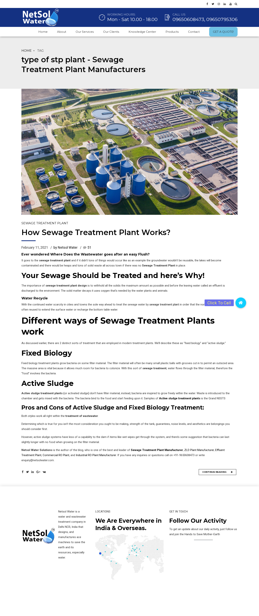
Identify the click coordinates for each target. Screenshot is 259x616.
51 (89, 247)
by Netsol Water (65, 247)
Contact (194, 31)
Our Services (85, 31)
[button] (240, 302)
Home (43, 31)
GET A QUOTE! (223, 31)
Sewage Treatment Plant (44, 223)
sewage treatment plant (164, 304)
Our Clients (111, 31)
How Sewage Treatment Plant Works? (95, 232)
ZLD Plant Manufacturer (199, 450)
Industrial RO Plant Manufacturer (95, 455)
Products (172, 31)
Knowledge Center (142, 31)
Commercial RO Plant (56, 455)
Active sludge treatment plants (179, 398)
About (61, 31)
